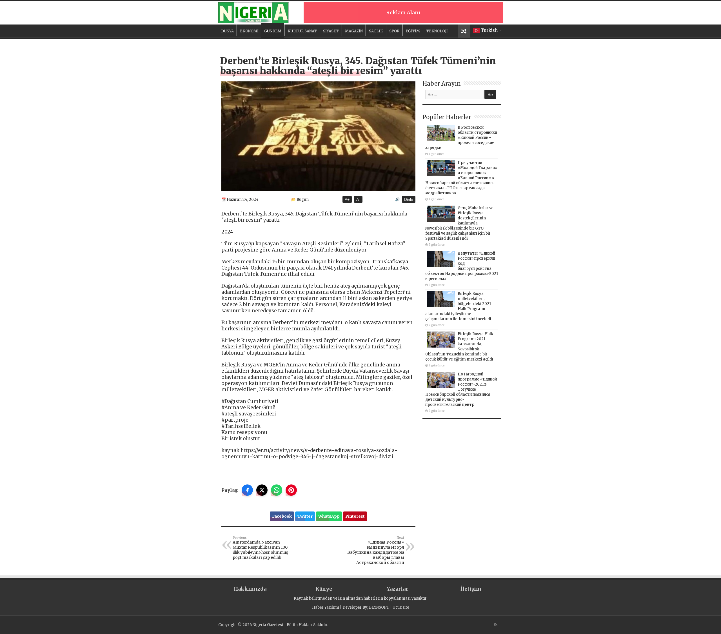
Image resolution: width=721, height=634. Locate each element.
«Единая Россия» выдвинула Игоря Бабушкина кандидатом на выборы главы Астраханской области (375, 550)
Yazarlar (397, 589)
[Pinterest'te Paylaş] (291, 490)
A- (358, 199)
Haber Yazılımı (325, 607)
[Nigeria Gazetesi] (253, 11)
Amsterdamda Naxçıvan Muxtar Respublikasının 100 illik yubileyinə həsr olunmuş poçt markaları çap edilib (260, 548)
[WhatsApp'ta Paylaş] (276, 490)
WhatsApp (329, 516)
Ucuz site (401, 607)
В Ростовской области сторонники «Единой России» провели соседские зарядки (461, 137)
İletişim (470, 589)
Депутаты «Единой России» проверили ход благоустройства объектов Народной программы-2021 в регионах (461, 266)
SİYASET (331, 31)
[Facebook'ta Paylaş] (247, 490)
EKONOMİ (249, 31)
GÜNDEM (272, 31)
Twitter (305, 516)
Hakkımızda (250, 589)
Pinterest (355, 516)
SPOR (394, 31)
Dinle (408, 199)
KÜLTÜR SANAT (302, 31)
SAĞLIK (376, 31)
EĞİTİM (413, 31)
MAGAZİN (354, 31)
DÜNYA (227, 31)
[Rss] (496, 624)
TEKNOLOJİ (437, 31)
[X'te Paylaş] (262, 490)
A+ (347, 199)
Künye (323, 589)
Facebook (282, 516)
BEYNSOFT (379, 607)
